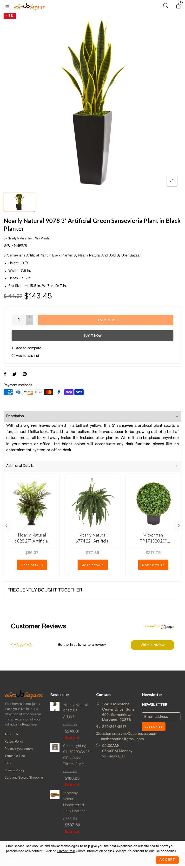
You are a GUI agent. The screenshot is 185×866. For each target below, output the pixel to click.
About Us (11, 734)
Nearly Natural (17, 238)
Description (15, 416)
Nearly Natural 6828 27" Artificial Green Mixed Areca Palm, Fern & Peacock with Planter (32, 538)
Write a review (153, 645)
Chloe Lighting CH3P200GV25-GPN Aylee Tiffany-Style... (76, 754)
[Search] (165, 7)
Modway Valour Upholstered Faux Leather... (75, 801)
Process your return (19, 748)
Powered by (152, 626)
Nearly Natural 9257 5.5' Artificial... (75, 710)
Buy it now (92, 336)
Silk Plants (42, 238)
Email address (156, 717)
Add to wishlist (27, 356)
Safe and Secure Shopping (24, 777)
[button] (29, 322)
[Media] (172, 181)
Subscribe (154, 727)
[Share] (5, 374)
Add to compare (28, 348)
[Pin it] (25, 374)
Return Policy (14, 741)
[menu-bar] (9, 6)
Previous (6, 526)
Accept (167, 859)
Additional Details (19, 466)
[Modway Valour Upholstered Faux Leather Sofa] (54, 812)
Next (179, 526)
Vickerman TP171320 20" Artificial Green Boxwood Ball (153, 538)
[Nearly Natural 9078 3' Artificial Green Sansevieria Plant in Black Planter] (92, 101)
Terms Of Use (15, 756)
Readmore (29, 724)
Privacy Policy (15, 770)
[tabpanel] (92, 101)
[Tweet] (14, 374)
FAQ (8, 763)
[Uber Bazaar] (29, 6)
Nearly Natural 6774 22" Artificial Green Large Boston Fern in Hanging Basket (92, 538)
